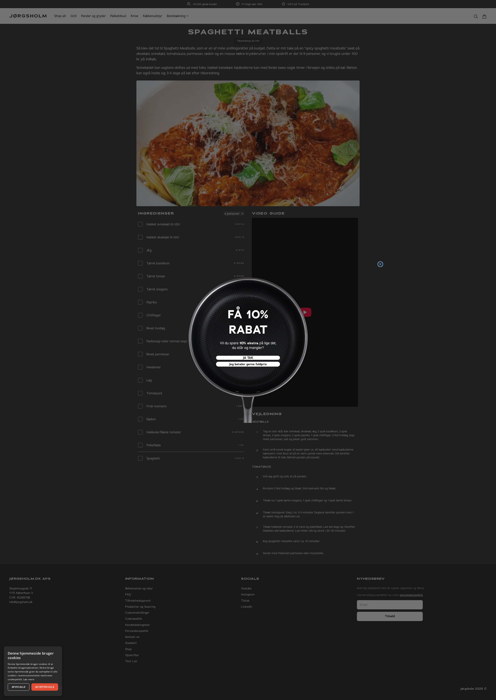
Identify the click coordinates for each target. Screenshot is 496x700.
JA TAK (248, 358)
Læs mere (28, 679)
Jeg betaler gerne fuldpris (248, 364)
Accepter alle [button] (44, 687)
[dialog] (33, 671)
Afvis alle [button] (18, 687)
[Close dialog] (380, 264)
